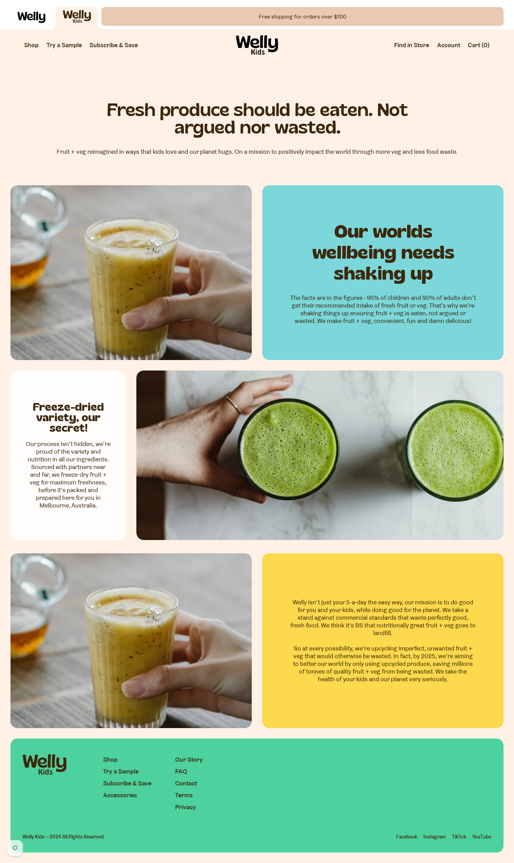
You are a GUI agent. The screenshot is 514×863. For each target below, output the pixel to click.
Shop (110, 759)
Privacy (185, 807)
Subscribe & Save (127, 783)
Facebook (406, 837)
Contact (186, 783)
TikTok (459, 837)
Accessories (120, 795)
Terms (184, 795)
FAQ (181, 771)
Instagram (434, 837)
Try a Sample (120, 771)
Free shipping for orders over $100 (303, 16)
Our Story (189, 759)
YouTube (481, 837)
